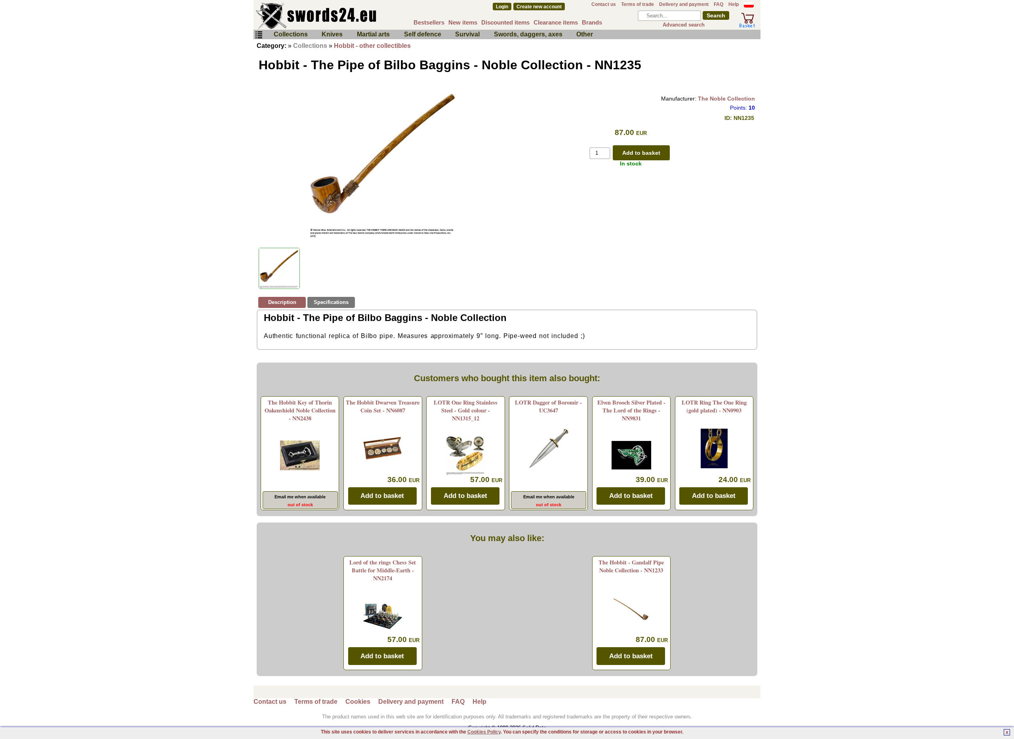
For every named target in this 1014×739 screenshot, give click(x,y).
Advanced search (684, 25)
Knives (332, 34)
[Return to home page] (342, 16)
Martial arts (373, 34)
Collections (291, 34)
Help (733, 4)
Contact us (603, 4)
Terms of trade (637, 4)
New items (462, 22)
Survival (467, 34)
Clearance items (556, 22)
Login (502, 6)
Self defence (422, 34)
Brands (592, 22)
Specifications (331, 302)
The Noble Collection (726, 98)
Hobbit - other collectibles (372, 45)
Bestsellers (429, 22)
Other (584, 34)
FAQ (718, 4)
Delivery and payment (684, 4)
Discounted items (505, 22)
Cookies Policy (484, 732)
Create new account (539, 6)
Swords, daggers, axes (528, 34)
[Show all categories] (259, 35)
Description (282, 302)
